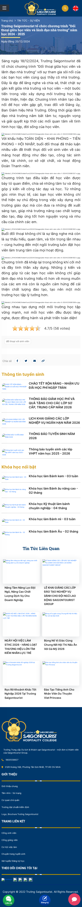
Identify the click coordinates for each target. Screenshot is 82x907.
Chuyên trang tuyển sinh (13, 854)
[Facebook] (7, 879)
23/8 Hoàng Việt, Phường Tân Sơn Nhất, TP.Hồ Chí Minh (33, 767)
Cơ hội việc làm (9, 847)
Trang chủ (7, 20)
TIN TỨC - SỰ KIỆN (28, 20)
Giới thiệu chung (10, 786)
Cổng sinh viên (9, 833)
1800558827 (12, 759)
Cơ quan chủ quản (10, 800)
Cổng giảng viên (10, 840)
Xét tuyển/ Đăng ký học (13, 861)
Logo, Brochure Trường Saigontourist (20, 814)
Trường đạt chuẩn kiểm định (15, 807)
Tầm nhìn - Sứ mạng (11, 793)
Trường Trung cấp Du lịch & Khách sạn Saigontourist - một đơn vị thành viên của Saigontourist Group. (41, 751)
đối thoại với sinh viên (17, 341)
